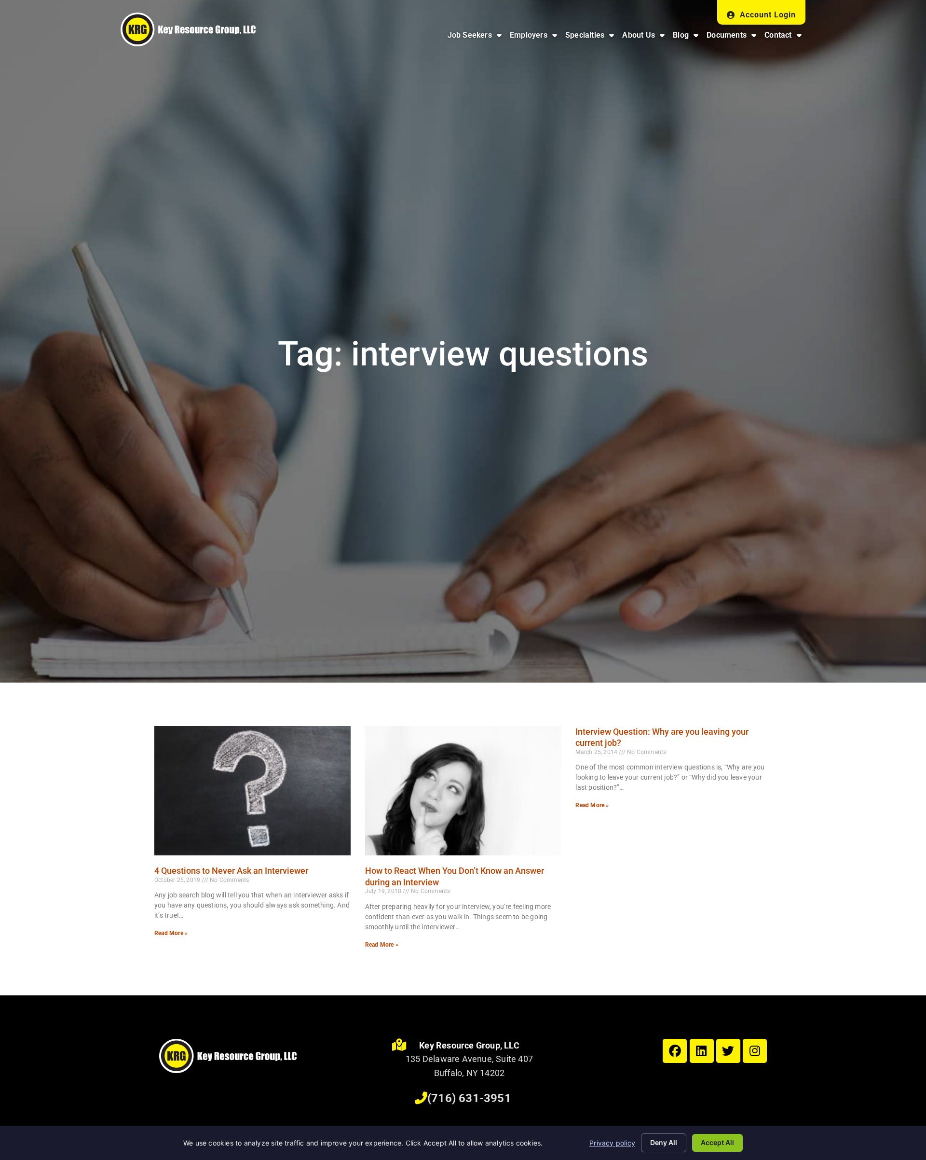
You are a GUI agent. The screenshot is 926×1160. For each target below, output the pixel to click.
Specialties (591, 37)
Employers (535, 37)
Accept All (717, 1142)
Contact (784, 37)
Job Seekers (476, 37)
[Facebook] (675, 1051)
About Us (645, 37)
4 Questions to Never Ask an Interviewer (231, 871)
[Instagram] (755, 1051)
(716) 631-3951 (469, 1098)
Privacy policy (612, 1143)
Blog (687, 37)
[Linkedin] (702, 1051)
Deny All (663, 1142)
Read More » (171, 933)
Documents (733, 37)
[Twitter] (728, 1051)
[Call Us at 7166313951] (421, 1098)
